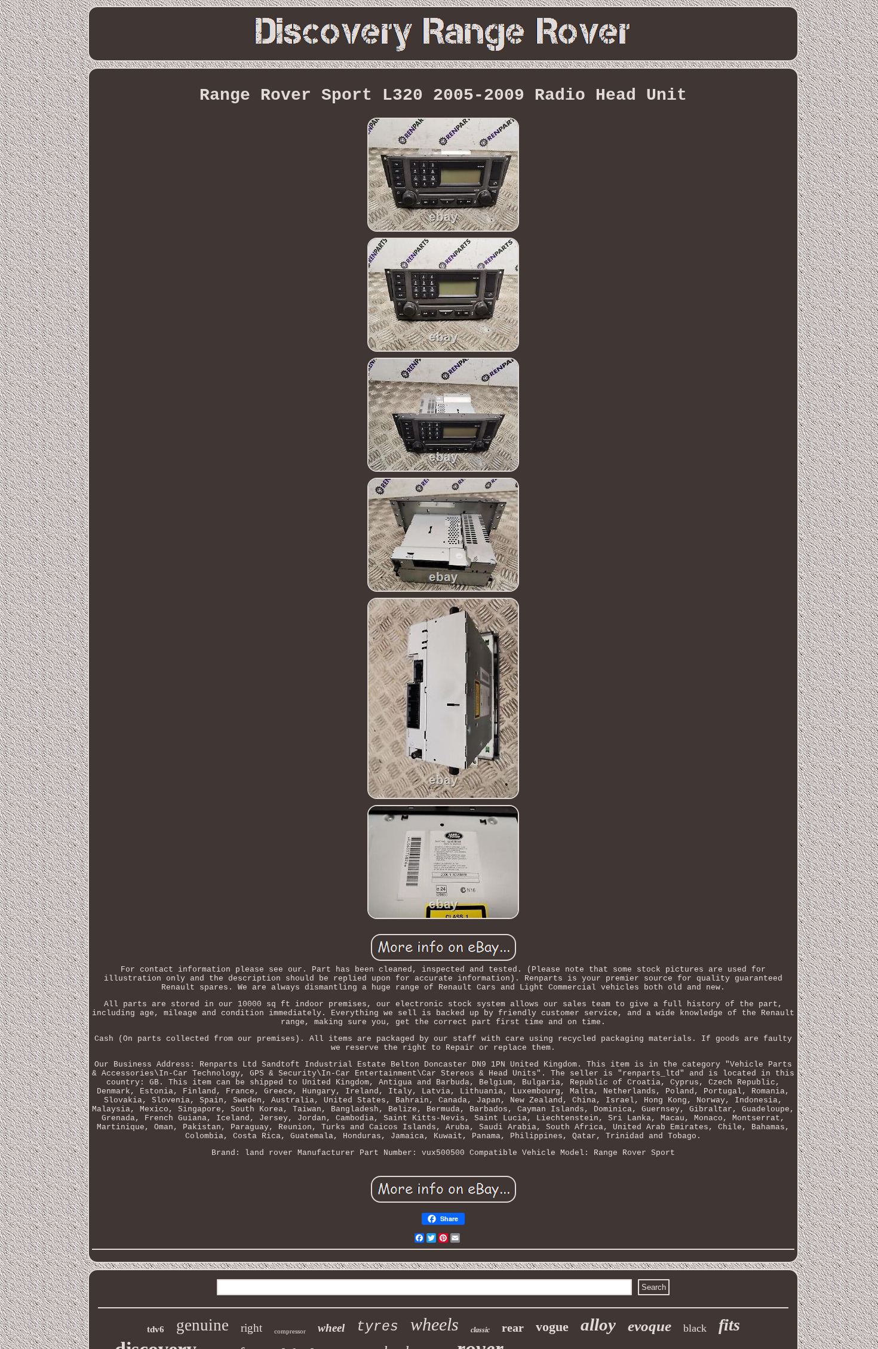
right (251, 1328)
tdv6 (155, 1329)
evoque (649, 1326)
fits (729, 1325)
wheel (331, 1328)
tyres (377, 1327)
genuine (202, 1325)
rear (513, 1327)
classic (480, 1330)
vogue (552, 1326)
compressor (290, 1331)
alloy (598, 1324)
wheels (434, 1324)
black (695, 1328)
